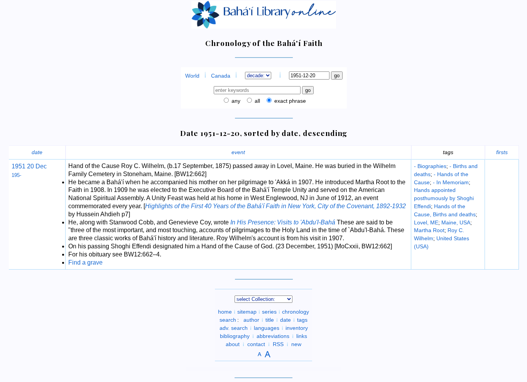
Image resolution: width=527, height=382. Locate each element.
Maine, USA (455, 222)
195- (16, 175)
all (256, 101)
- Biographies (430, 166)
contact (256, 344)
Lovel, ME (426, 222)
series (269, 312)
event (238, 152)
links (301, 336)
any (235, 101)
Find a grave (85, 262)
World (192, 76)
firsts (502, 152)
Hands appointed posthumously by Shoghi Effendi (444, 198)
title (269, 320)
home (225, 312)
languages (266, 328)
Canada (220, 76)
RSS (278, 344)
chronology (295, 312)
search (228, 320)
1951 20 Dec (29, 166)
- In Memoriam (451, 182)
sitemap (247, 312)
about (233, 344)
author (251, 320)
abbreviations (273, 336)
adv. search (234, 328)
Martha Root (429, 230)
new (296, 344)
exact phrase (289, 101)
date (37, 152)
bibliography (235, 336)
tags (302, 320)
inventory (296, 328)
